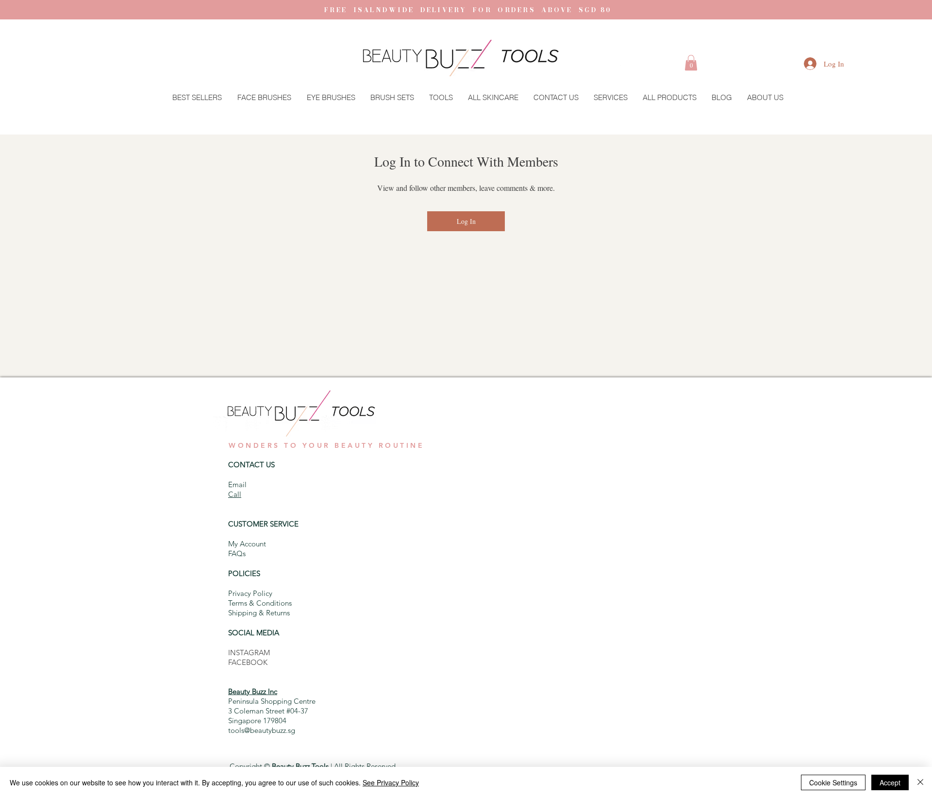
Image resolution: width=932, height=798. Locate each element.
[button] (691, 62)
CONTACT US (251, 464)
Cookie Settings (833, 782)
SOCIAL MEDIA (253, 632)
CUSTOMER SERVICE (263, 523)
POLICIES (244, 573)
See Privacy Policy (391, 782)
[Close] (920, 782)
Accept (890, 782)
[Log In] (800, 63)
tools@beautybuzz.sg (261, 730)
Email (237, 484)
